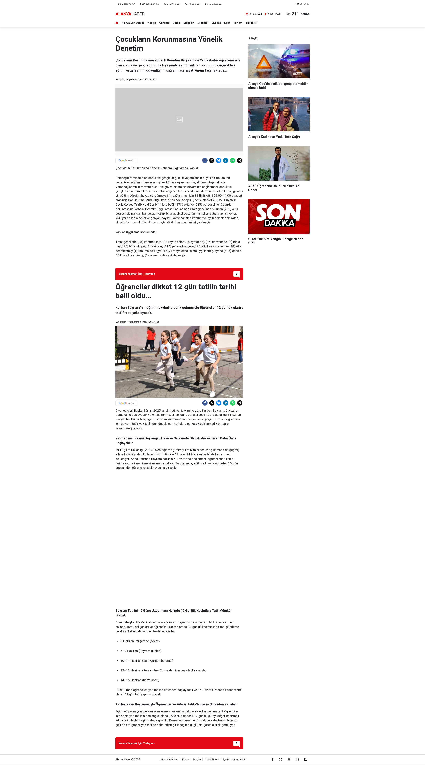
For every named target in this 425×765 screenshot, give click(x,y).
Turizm (237, 22)
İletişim (197, 759)
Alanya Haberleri (169, 759)
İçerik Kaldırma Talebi (234, 759)
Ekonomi (202, 22)
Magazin (188, 22)
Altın (120, 4)
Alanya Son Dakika (133, 22)
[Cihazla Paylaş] (239, 160)
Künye (185, 759)
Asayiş (152, 22)
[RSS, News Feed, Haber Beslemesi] (308, 4)
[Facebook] (205, 160)
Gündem (164, 22)
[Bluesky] (218, 160)
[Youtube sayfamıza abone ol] (301, 4)
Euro (186, 4)
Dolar (166, 4)
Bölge (176, 22)
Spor (227, 22)
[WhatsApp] (232, 160)
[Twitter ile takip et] (298, 4)
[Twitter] (211, 160)
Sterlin (207, 4)
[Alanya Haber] (130, 14)
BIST (142, 4)
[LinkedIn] (225, 160)
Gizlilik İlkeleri (212, 759)
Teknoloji (251, 22)
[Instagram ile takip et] (304, 4)
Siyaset (216, 22)
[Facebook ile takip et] (295, 4)
